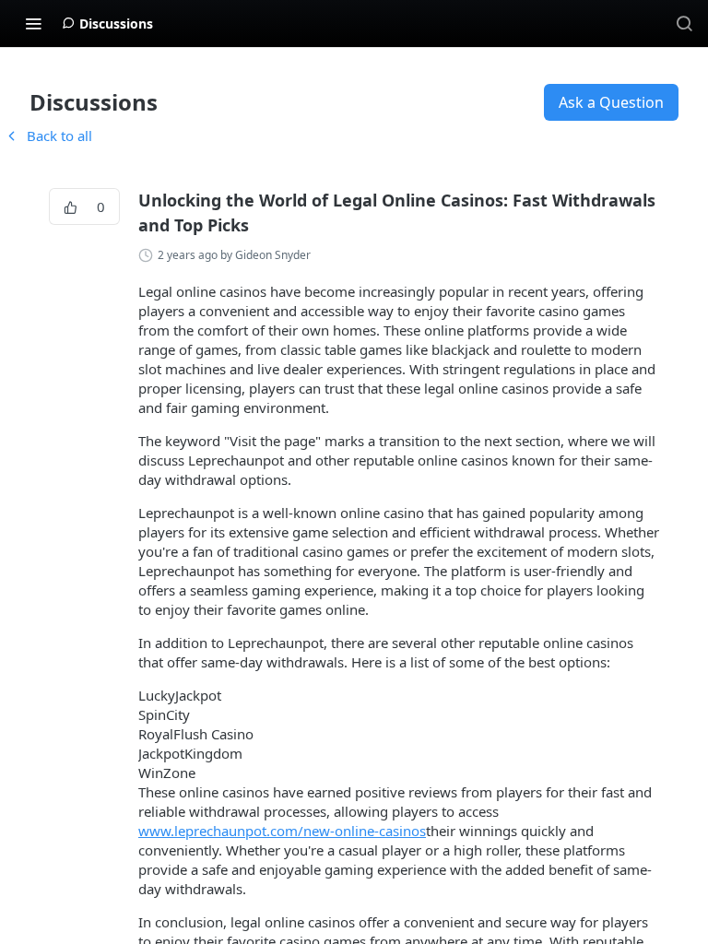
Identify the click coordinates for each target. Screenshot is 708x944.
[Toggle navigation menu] (33, 23)
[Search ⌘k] (684, 23)
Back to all (48, 135)
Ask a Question (611, 102)
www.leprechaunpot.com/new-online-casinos (282, 830)
